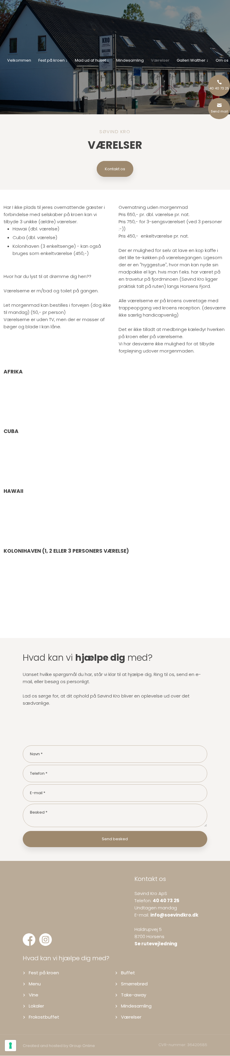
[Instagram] (47, 934)
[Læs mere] (42, 920)
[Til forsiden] (115, 27)
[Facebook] (31, 934)
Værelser (160, 60)
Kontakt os (115, 169)
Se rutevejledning (155, 943)
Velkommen (19, 60)
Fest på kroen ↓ (53, 60)
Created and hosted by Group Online (59, 1046)
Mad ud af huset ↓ (92, 60)
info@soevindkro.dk (174, 915)
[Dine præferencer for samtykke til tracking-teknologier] (10, 1045)
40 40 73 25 (166, 900)
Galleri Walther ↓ (192, 60)
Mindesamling (130, 60)
